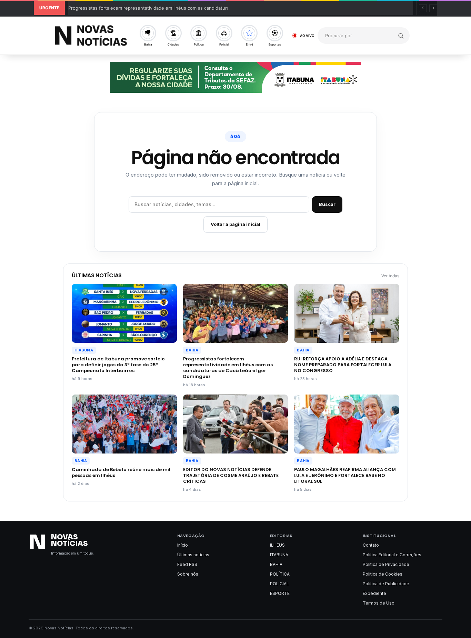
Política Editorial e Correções (392, 554)
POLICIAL (279, 583)
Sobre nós (187, 574)
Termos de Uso (378, 603)
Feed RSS (187, 564)
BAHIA (192, 350)
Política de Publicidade (386, 583)
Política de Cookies (382, 574)
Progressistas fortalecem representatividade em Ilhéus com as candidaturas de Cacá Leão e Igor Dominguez (184, 8)
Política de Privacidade (386, 564)
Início (182, 545)
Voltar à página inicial (235, 224)
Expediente (374, 593)
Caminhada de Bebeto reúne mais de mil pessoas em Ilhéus (121, 472)
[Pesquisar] (401, 35)
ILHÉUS (277, 545)
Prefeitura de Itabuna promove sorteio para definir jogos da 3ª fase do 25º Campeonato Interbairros (118, 365)
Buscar (327, 204)
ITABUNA (83, 350)
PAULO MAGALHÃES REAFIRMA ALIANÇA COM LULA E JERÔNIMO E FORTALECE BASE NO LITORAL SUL (345, 475)
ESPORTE (280, 593)
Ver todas (390, 275)
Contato (371, 545)
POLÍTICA (280, 574)
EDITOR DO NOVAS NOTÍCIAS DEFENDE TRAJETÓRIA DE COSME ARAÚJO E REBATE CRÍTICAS (231, 475)
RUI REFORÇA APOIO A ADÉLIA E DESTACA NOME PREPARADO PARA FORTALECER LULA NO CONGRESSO (342, 365)
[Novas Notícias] (90, 35)
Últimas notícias (193, 554)
